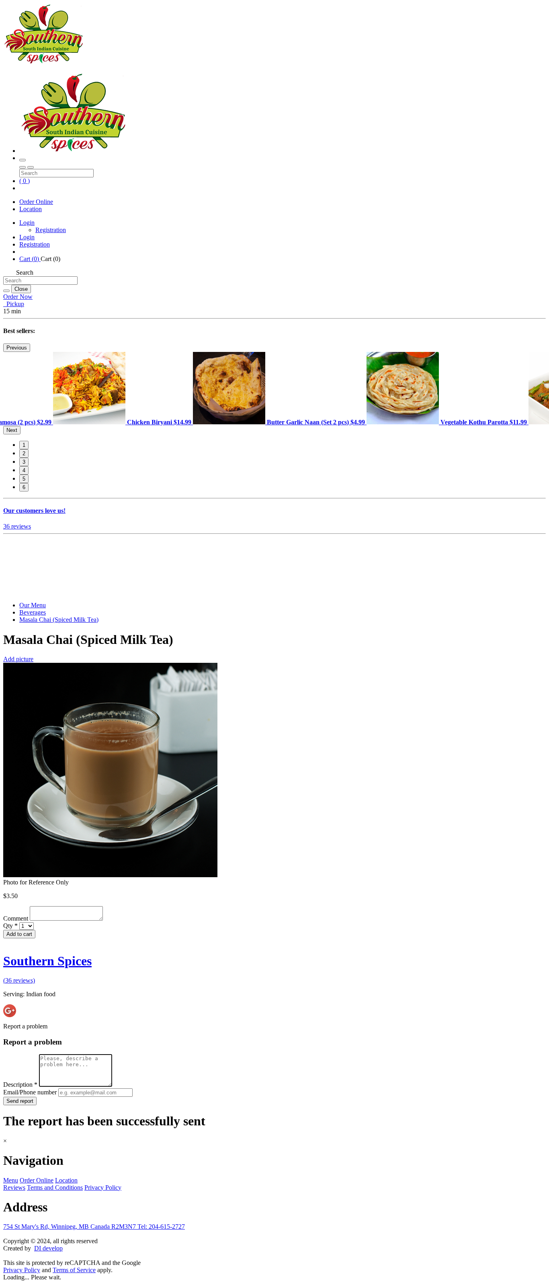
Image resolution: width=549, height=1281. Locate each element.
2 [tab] (24, 453)
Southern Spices (47, 961)
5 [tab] (24, 479)
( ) (24, 180)
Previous (16, 348)
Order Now (18, 296)
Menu (10, 1180)
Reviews (14, 1187)
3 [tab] (24, 462)
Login (27, 222)
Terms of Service (74, 1270)
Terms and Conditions (55, 1187)
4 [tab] (24, 470)
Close (21, 289)
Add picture (18, 659)
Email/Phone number (30, 1092)
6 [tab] (24, 487)
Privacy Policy (102, 1187)
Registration (50, 229)
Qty (10, 925)
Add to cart (19, 934)
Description (20, 1084)
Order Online (36, 201)
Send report (19, 1101)
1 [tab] (24, 445)
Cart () (30, 258)
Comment (16, 918)
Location (30, 209)
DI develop (48, 1248)
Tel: (161, 1226)
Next (11, 430)
